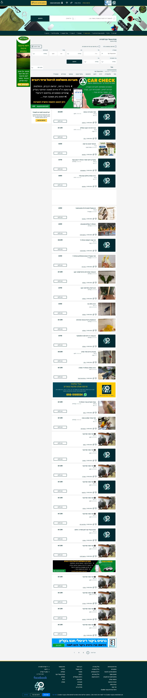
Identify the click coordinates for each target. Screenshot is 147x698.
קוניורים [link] (63, 74)
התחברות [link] (113, 669)
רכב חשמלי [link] (79, 669)
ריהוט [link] (46, 669)
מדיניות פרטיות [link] (112, 667)
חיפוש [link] (74, 62)
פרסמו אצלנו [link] (112, 679)
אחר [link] (115, 74)
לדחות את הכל (36, 694)
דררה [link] (100, 74)
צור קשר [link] (114, 687)
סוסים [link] (63, 682)
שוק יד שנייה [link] (44, 672)
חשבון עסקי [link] (113, 674)
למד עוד (54, 694)
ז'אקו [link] (94, 74)
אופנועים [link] (79, 679)
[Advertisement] (123, 61)
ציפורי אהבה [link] (79, 74)
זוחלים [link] (63, 677)
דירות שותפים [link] (95, 672)
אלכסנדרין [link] (108, 74)
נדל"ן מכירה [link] (96, 667)
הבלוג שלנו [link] (113, 685)
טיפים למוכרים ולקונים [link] (110, 677)
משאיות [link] (79, 682)
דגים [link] (63, 679)
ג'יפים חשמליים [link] (77, 677)
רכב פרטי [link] (79, 667)
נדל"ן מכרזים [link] (95, 674)
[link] (2, 2)
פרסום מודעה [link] (41, 120)
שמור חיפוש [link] (37, 46)
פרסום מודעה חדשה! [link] (110, 672)
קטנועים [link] (79, 685)
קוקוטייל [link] (55, 74)
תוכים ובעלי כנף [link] (60, 674)
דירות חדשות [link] (95, 677)
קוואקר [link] (71, 74)
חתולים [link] (63, 672)
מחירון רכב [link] (79, 687)
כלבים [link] (63, 669)
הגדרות (26, 694)
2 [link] (83, 653)
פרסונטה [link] (88, 74)
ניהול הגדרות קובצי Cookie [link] (108, 690)
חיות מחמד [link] (62, 667)
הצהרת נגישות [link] (112, 682)
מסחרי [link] (80, 672)
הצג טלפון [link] (60, 121)
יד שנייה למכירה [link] (43, 667)
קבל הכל (46, 694)
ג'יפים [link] (80, 674)
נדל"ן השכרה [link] (95, 669)
